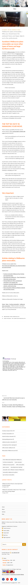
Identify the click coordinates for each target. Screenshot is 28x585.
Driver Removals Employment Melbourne (12, 459)
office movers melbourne (8, 447)
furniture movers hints (7, 430)
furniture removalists (14, 304)
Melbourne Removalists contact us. (10, 295)
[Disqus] (14, 337)
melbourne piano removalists (11, 316)
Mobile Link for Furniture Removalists (10, 292)
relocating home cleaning (16, 467)
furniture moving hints (8, 462)
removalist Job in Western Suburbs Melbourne (13, 469)
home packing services (7, 439)
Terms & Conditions (6, 574)
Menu (14, 8)
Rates (3, 514)
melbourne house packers (8, 464)
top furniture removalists (19, 318)
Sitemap (22, 574)
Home (3, 304)
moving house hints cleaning (8, 444)
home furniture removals (8, 436)
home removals (18, 462)
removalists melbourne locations (10, 472)
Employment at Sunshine (15, 574)
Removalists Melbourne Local (9, 450)
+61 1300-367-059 (15, 552)
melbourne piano (11, 52)
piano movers (7, 318)
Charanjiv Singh (16, 29)
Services (3, 511)
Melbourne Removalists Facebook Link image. (12, 299)
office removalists (20, 464)
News (7, 304)
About (3, 509)
